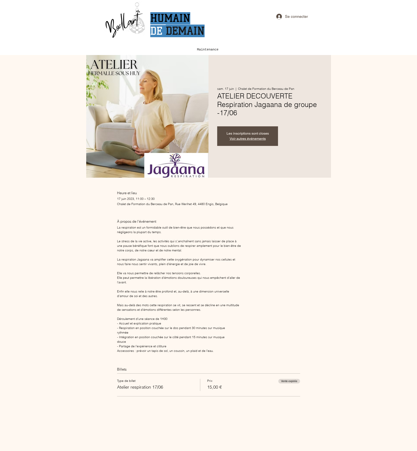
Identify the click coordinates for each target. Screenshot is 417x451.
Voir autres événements (248, 139)
